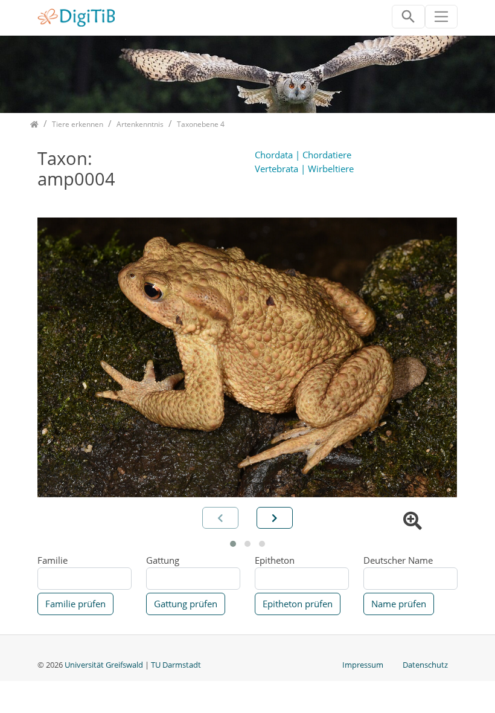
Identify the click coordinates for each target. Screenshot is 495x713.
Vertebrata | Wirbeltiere (304, 169)
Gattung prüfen (185, 604)
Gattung (162, 560)
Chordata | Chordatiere (303, 155)
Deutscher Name (398, 560)
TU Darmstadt (176, 664)
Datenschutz (425, 664)
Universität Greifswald (105, 664)
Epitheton (275, 560)
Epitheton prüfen (298, 604)
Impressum (362, 664)
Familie (52, 560)
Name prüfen (398, 604)
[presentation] (275, 518)
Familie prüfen (75, 604)
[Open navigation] (441, 16)
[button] (233, 544)
